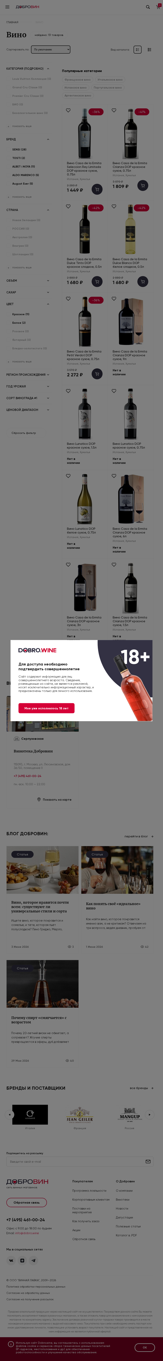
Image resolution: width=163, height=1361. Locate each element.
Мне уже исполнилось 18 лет (46, 708)
